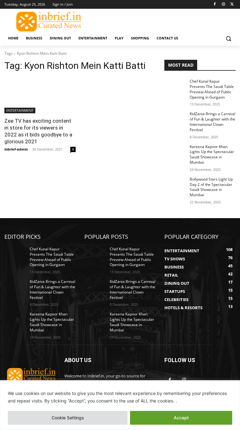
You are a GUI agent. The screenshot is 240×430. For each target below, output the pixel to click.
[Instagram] (223, 4)
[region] (120, 405)
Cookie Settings (68, 417)
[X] (232, 4)
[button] (228, 38)
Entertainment (19, 110)
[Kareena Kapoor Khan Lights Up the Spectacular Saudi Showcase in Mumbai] (175, 151)
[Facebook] (214, 4)
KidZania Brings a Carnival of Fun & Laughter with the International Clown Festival (212, 121)
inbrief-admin (16, 149)
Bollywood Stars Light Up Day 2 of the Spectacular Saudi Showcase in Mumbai (211, 187)
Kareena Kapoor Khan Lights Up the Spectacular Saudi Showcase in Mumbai (212, 154)
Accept (181, 417)
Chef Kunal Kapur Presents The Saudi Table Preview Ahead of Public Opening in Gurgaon (212, 89)
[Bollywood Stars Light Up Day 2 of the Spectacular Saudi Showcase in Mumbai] (175, 184)
